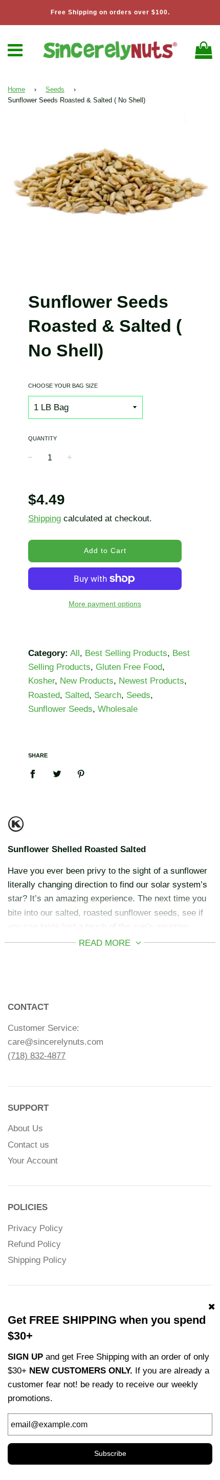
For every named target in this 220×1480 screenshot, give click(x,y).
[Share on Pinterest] (81, 774)
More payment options (105, 604)
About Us (25, 1128)
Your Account (33, 1161)
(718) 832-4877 (36, 1056)
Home (16, 89)
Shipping (44, 518)
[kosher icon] (16, 828)
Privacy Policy (35, 1228)
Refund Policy (34, 1244)
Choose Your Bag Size (63, 386)
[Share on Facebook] (35, 774)
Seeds (55, 89)
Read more (106, 943)
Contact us (28, 1145)
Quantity (42, 438)
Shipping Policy (37, 1260)
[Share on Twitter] (57, 774)
